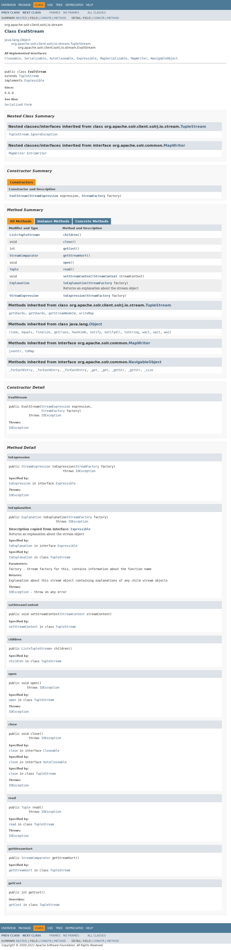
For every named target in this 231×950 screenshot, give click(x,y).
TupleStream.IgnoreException (33, 134)
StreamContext (105, 276)
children (70, 235)
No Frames (71, 12)
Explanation (19, 283)
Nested (21, 18)
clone (13, 332)
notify (95, 332)
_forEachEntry (20, 370)
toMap (29, 351)
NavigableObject (164, 58)
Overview (8, 5)
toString (131, 332)
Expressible (87, 58)
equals (26, 332)
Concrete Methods (91, 221)
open (66, 262)
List (13, 235)
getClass (61, 332)
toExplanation (75, 283)
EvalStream (18, 196)
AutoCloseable (61, 58)
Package (24, 5)
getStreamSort (75, 255)
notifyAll (112, 332)
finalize (43, 332)
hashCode (79, 332)
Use (50, 5)
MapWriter (139, 58)
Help (89, 5)
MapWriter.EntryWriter (28, 153)
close (67, 242)
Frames (54, 12)
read (66, 269)
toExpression (74, 295)
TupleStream (29, 76)
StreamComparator (23, 255)
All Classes (97, 12)
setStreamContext (77, 276)
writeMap (86, 313)
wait (146, 332)
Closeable (13, 58)
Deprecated (74, 5)
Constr (45, 18)
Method (60, 18)
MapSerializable (113, 58)
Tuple (13, 269)
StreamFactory (93, 196)
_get (93, 370)
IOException (51, 415)
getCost (69, 248)
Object (95, 324)
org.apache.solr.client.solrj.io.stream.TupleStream (51, 44)
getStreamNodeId (62, 313)
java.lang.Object (17, 40)
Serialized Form (18, 104)
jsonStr (15, 351)
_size (148, 370)
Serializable (35, 58)
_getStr (118, 370)
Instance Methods (53, 221)
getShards (17, 313)
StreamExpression (43, 196)
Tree (59, 5)
